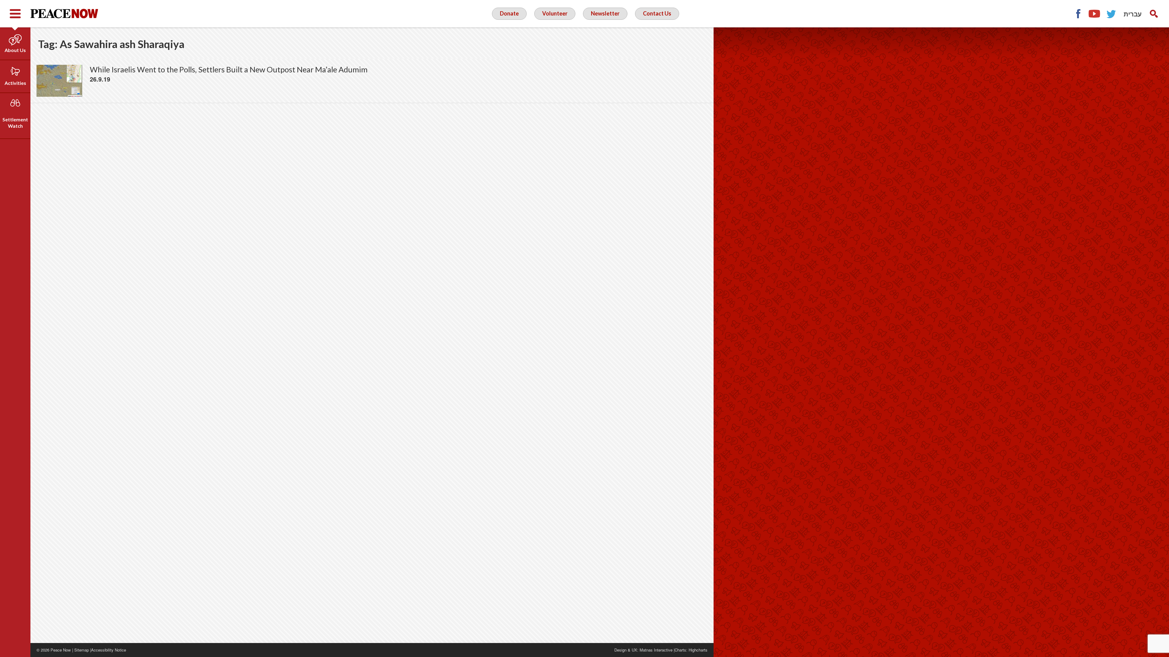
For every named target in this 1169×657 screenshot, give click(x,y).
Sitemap (81, 650)
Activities (15, 83)
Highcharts (698, 650)
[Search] (1154, 13)
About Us (15, 50)
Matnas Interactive (656, 650)
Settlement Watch (15, 122)
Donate (509, 13)
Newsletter (605, 13)
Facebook (1078, 13)
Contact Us (657, 13)
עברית (1133, 13)
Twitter (1111, 13)
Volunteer (554, 13)
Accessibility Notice (108, 650)
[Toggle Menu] (15, 14)
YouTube (1095, 13)
